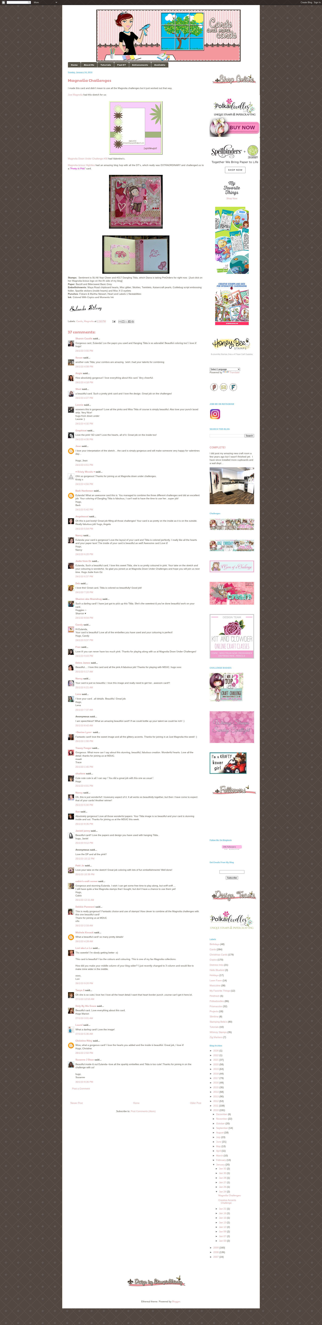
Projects (214, 1011)
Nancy (79, 535)
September (222, 1128)
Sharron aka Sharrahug (88, 599)
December (222, 1114)
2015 (216, 1087)
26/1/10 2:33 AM (84, 925)
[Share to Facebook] (129, 321)
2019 (216, 1069)
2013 (216, 1096)
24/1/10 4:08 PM (84, 366)
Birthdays (215, 944)
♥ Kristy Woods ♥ (85, 471)
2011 (216, 1105)
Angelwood (82, 516)
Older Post (195, 1103)
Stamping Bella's (218, 1021)
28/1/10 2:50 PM (84, 1053)
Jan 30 (223, 1173)
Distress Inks (216, 964)
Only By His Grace (85, 1006)
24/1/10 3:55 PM (84, 350)
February (221, 1160)
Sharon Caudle (83, 338)
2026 (216, 1050)
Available (159, 64)
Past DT (121, 64)
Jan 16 (223, 1213)
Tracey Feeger (83, 748)
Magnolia (89, 321)
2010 (216, 1110)
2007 (216, 1257)
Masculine (215, 985)
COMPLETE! (218, 447)
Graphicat (81, 430)
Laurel (79, 1025)
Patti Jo (79, 865)
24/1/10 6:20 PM (84, 554)
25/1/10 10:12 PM (84, 858)
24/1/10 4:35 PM (84, 439)
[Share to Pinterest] (132, 321)
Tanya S (80, 990)
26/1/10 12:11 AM (84, 900)
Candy (79, 624)
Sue (77, 811)
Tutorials (105, 64)
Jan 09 (223, 1231)
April (219, 1150)
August (220, 1132)
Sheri (78, 389)
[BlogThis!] (123, 321)
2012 (216, 1101)
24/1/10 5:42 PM (84, 509)
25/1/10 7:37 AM (84, 709)
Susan (79, 357)
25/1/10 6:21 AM (84, 687)
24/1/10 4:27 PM (84, 398)
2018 (216, 1073)
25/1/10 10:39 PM (84, 874)
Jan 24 (223, 1191)
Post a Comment (81, 1088)
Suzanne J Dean (84, 1059)
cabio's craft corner (86, 881)
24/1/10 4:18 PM (84, 382)
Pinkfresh (215, 996)
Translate (234, 372)
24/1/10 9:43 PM (84, 656)
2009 (216, 1247)
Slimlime (214, 1016)
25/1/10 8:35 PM (84, 824)
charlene (80, 773)
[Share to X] (126, 321)
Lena (78, 694)
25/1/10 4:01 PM (84, 785)
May (218, 1146)
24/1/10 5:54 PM (84, 528)
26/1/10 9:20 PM (84, 983)
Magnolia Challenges (229, 1195)
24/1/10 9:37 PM (84, 640)
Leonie (79, 404)
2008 (216, 1252)
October (220, 1123)
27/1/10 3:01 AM (84, 1018)
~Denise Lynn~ (83, 732)
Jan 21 (223, 1208)
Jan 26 (223, 1187)
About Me (89, 64)
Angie (78, 373)
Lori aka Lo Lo (83, 948)
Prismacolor (216, 1006)
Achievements (140, 64)
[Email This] (120, 321)
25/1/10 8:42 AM (84, 725)
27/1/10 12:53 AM (84, 999)
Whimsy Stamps (218, 1032)
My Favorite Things (220, 990)
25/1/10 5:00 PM (84, 805)
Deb (77, 583)
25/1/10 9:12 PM (84, 842)
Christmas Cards (218, 954)
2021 (216, 1059)
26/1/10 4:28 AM (84, 941)
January (220, 1164)
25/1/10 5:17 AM (84, 671)
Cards (79, 321)
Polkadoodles (217, 1001)
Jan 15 (223, 1217)
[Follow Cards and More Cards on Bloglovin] (232, 849)
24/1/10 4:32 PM (84, 423)
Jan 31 (223, 1168)
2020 (216, 1064)
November (222, 1118)
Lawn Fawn (216, 980)
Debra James (82, 662)
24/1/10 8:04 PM (84, 617)
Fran (78, 647)
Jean (78, 446)
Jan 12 (223, 1227)
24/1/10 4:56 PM (84, 484)
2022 (216, 1055)
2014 (216, 1092)
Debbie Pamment (85, 906)
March (220, 1155)
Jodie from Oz (83, 561)
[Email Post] (113, 321)
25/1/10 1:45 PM (84, 766)
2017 (216, 1078)
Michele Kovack (84, 932)
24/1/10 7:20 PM (84, 592)
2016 (216, 1082)
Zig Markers (216, 1037)
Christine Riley (83, 1040)
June (219, 1141)
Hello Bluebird (217, 970)
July (218, 1137)
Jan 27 (223, 1182)
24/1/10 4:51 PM (84, 465)
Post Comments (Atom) (143, 1111)
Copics (213, 959)
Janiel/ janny (82, 830)
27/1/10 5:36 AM (84, 1033)
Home (74, 64)
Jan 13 (223, 1222)
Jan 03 (223, 1240)
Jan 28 (223, 1177)
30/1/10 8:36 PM (84, 1081)
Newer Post (76, 1103)
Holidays (214, 975)
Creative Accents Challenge (227, 1201)
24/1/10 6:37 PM (84, 576)
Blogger (176, 1301)
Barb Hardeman (84, 490)
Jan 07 (223, 1236)
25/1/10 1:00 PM (84, 741)
